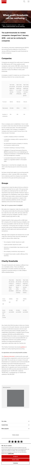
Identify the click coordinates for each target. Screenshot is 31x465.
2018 (19, 25)
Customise (15, 463)
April (22, 25)
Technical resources (11, 25)
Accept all (15, 456)
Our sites (4, 421)
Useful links (5, 425)
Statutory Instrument (9, 356)
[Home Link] (15, 435)
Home (3, 25)
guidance (23, 347)
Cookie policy (11, 453)
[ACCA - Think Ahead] (4, 3)
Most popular (5, 428)
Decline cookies (15, 459)
